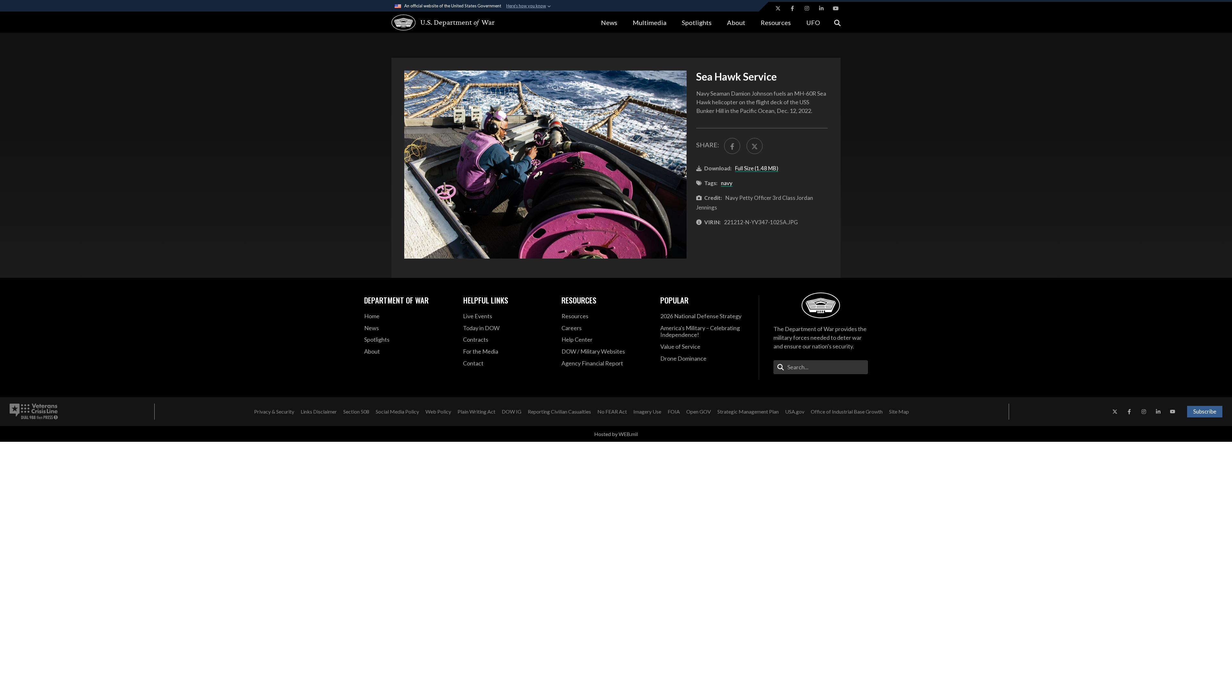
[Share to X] (755, 146)
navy (726, 183)
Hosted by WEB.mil (616, 434)
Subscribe (1204, 411)
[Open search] (837, 22)
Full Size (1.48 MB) (756, 168)
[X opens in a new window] (778, 8)
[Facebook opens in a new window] (792, 8)
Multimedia (649, 22)
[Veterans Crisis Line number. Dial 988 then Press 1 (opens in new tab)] (34, 412)
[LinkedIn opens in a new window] (821, 8)
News (609, 22)
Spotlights (697, 22)
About (736, 22)
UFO (813, 22)
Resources (776, 22)
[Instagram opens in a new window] (807, 8)
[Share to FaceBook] (732, 146)
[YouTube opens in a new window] (836, 8)
